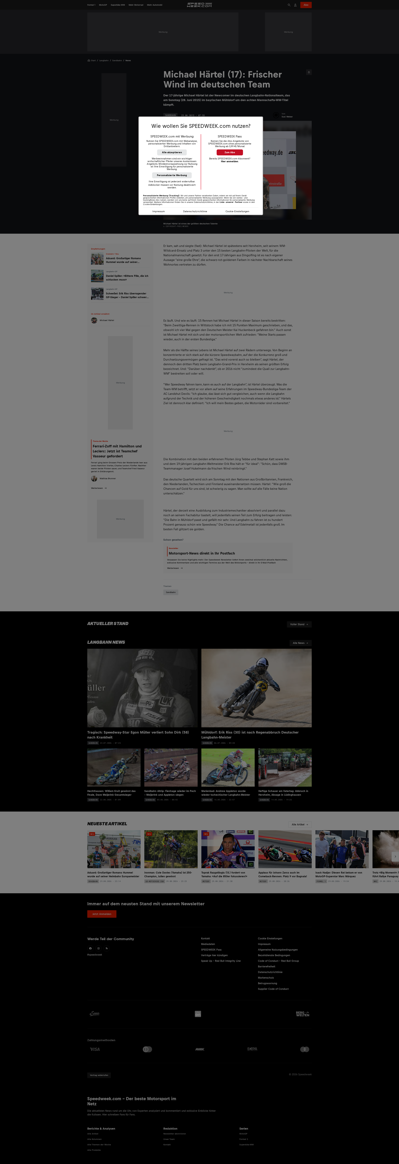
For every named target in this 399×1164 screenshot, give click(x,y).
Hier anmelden (229, 161)
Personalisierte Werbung (172, 175)
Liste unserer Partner (231, 202)
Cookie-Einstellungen (237, 211)
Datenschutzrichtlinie (195, 211)
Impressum (158, 211)
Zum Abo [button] (230, 152)
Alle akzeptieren (172, 152)
